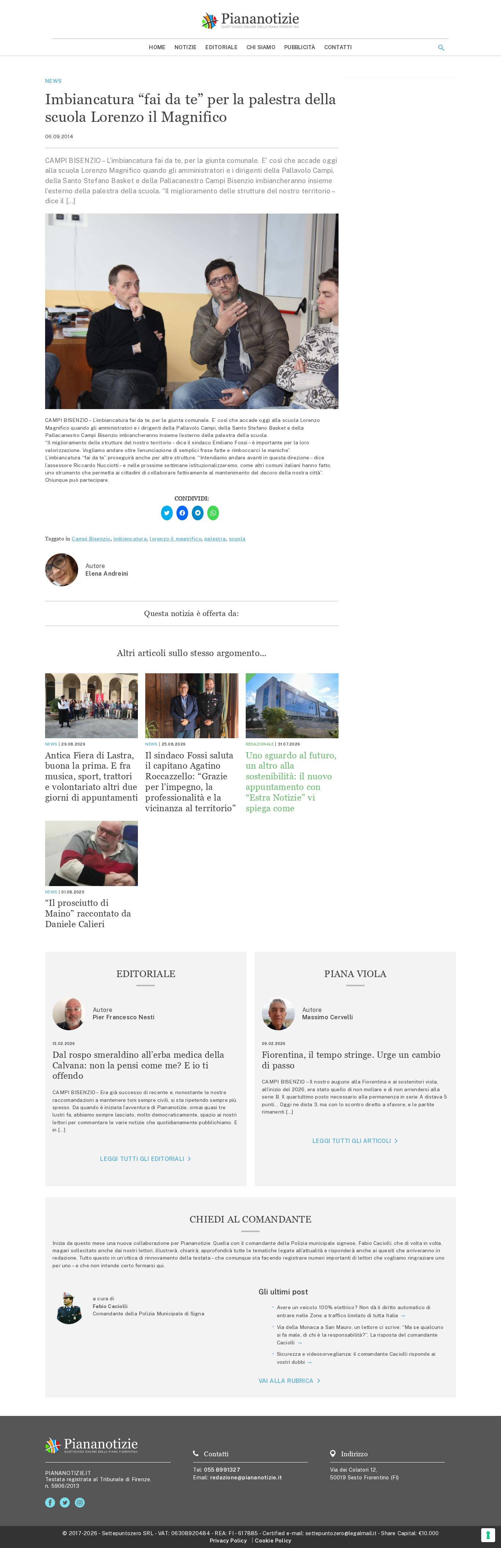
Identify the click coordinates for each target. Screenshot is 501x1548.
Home (157, 47)
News (53, 81)
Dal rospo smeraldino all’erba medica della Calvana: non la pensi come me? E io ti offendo (138, 1065)
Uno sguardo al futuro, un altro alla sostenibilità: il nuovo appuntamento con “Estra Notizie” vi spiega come (291, 781)
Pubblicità (299, 47)
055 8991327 (222, 1470)
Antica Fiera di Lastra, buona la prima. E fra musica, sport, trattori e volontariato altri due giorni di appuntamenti (91, 776)
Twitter (66, 1502)
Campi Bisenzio (91, 539)
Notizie (186, 47)
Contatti (338, 47)
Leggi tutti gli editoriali (142, 1158)
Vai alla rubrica (286, 1380)
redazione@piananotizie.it (246, 1477)
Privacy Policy (228, 1540)
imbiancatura (130, 539)
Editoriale (221, 47)
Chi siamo (260, 47)
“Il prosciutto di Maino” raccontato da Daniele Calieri (88, 913)
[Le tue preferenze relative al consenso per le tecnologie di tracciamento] (488, 1535)
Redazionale (260, 744)
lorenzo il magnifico (175, 539)
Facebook (51, 1502)
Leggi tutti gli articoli (351, 1140)
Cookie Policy (273, 1540)
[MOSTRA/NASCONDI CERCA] (441, 48)
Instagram (81, 1502)
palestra (215, 539)
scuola (237, 539)
